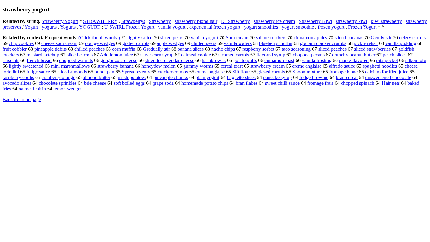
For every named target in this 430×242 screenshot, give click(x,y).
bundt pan (104, 71)
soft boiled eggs (129, 83)
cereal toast (232, 66)
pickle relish (366, 43)
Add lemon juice (116, 54)
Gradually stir (156, 49)
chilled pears (203, 43)
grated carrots (135, 43)
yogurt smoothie (298, 27)
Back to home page (22, 99)
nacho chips (223, 49)
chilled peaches (89, 49)
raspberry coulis (18, 77)
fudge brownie (313, 77)
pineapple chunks (170, 77)
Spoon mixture (307, 71)
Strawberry (160, 21)
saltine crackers (271, 37)
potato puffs (245, 60)
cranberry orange (58, 77)
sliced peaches (332, 49)
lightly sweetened (26, 66)
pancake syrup (277, 77)
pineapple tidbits (50, 49)
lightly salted (140, 37)
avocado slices (17, 83)
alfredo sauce (342, 66)
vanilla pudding (400, 43)
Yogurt (31, 27)
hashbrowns (214, 60)
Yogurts (68, 27)
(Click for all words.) (99, 37)
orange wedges (100, 43)
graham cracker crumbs (323, 43)
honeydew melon (158, 66)
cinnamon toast (279, 60)
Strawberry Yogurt (60, 21)
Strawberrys (133, 21)
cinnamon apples (310, 37)
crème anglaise (306, 66)
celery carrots (412, 37)
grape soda (163, 83)
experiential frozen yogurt (214, 27)
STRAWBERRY (100, 21)
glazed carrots (271, 71)
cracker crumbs (173, 71)
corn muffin (123, 49)
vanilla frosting (316, 60)
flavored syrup (271, 54)
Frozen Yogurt (362, 27)
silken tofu (415, 60)
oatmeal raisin (32, 88)
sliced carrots (80, 54)
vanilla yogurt (171, 27)
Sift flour (241, 71)
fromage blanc (343, 71)
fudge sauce (38, 71)
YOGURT (89, 27)
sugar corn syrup (156, 54)
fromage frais (320, 83)
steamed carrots (233, 54)
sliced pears (171, 37)
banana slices (191, 49)
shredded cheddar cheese (169, 60)
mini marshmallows (70, 66)
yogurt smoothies (261, 27)
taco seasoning (296, 49)
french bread (39, 60)
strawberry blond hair (196, 21)
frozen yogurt (331, 27)
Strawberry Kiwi (315, 21)
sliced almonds (72, 71)
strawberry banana (115, 66)
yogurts (49, 27)
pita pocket (387, 60)
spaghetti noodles (380, 66)
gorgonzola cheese (118, 60)
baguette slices (241, 77)
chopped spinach (357, 83)
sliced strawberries (372, 49)
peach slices (394, 54)
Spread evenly (136, 71)
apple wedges (170, 43)
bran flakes (246, 83)
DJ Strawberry (235, 21)
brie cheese (95, 83)
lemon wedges (68, 88)
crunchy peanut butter (353, 54)
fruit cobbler (15, 49)
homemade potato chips (204, 83)
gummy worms (198, 66)
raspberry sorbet (258, 49)
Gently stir (381, 37)
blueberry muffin (275, 43)
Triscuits (11, 60)
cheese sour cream (59, 43)
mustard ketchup (42, 54)
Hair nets (391, 83)
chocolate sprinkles (57, 83)
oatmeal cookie (196, 54)
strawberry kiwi (351, 21)
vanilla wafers (238, 43)
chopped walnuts (76, 60)
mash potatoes (132, 77)
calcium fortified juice (386, 71)
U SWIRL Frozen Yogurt (129, 27)
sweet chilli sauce (282, 83)
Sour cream (237, 37)
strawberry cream (267, 66)
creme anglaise (210, 71)
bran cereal (347, 77)
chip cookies (21, 43)
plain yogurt (207, 77)
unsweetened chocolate (388, 77)
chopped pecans (309, 54)
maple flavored (354, 60)
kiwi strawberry (386, 21)
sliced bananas (349, 37)
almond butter (96, 77)
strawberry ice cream (274, 21)
